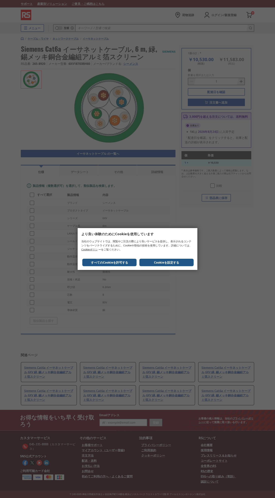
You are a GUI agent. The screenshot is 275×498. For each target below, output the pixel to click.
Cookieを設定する (166, 262)
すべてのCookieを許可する (109, 262)
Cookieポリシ (89, 249)
